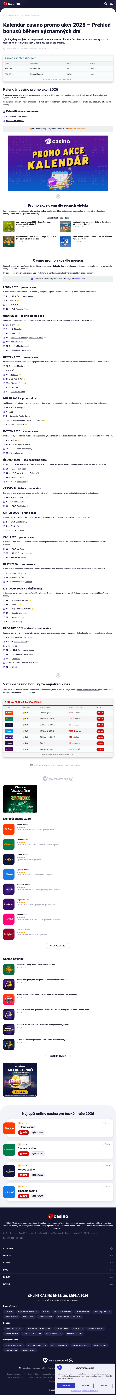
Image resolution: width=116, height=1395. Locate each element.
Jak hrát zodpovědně (31, 1374)
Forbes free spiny (100, 1345)
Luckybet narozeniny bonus (23, 654)
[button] (111, 1368)
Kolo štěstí (9, 1312)
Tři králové (14, 305)
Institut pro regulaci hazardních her (40, 1378)
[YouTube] (12, 1238)
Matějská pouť (23, 346)
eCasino (46, 1312)
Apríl (11, 412)
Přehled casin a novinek (62, 1312)
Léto (17, 526)
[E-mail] (21, 1238)
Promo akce (13, 15)
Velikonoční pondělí (17, 420)
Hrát (24, 1132)
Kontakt (13, 1233)
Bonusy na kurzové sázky (32, 1333)
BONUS (100, 713)
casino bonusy (87, 273)
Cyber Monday (16, 621)
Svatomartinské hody (20, 600)
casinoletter (79, 279)
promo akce (87, 266)
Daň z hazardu (28, 1317)
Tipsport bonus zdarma (80, 1345)
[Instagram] (8, 1238)
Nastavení (103, 1386)
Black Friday (16, 617)
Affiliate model (57, 1233)
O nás (5, 1233)
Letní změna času (18, 392)
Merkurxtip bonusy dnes (13, 1345)
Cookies (94, 1233)
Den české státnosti (18, 557)
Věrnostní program (45, 1317)
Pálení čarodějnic (17, 424)
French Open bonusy (24, 449)
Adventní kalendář (22, 637)
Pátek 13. (14, 333)
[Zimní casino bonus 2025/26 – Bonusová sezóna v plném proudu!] (65, 246)
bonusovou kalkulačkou (77, 129)
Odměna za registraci (95, 1328)
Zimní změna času (19, 573)
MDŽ (12, 370)
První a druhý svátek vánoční (27, 663)
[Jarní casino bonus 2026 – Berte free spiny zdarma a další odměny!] (8, 232)
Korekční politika (42, 1233)
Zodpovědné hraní (13, 1374)
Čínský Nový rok (17, 342)
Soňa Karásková (52, 49)
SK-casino (59, 1228)
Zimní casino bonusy (25, 296)
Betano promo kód (82, 1312)
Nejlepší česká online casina (28, 1312)
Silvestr (14, 667)
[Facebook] (4, 1238)
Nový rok (13, 300)
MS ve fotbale (22, 473)
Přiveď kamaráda (62, 1328)
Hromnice (13, 325)
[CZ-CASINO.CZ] (11, 3)
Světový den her (17, 453)
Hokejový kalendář (22, 444)
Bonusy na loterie (11, 1333)
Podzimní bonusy (25, 553)
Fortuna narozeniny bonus (21, 350)
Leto (54, 218)
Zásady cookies (76, 1391)
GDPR (86, 1233)
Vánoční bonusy (20, 642)
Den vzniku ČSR (18, 578)
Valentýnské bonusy (19, 338)
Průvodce (106, 1123)
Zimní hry (18, 329)
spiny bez (59, 95)
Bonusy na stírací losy (54, 1333)
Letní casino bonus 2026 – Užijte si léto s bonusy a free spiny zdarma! (92, 223)
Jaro (49, 218)
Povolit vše (66, 1386)
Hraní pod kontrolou (49, 1374)
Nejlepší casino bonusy (13, 1328)
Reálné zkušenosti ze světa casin (69, 1317)
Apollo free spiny (11, 1350)
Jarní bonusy (20, 383)
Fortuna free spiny (28, 1350)
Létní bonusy (19, 502)
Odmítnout (85, 1386)
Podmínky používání (73, 1233)
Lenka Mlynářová (35, 49)
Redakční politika (26, 1233)
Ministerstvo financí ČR (16, 1378)
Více (92, 68)
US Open (20, 530)
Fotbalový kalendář (37, 473)
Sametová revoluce (19, 613)
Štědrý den (16, 659)
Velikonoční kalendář (35, 420)
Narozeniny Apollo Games (20, 416)
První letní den (16, 477)
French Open (21, 469)
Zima (67, 218)
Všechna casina (58, 946)
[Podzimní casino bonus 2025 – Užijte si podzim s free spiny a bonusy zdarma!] (8, 246)
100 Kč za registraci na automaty (38, 1328)
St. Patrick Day (17, 379)
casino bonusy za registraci (88, 690)
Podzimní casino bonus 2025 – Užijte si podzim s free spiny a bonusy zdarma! (36, 238)
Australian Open (22, 309)
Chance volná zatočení (59, 1345)
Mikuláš (14, 646)
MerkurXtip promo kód (102, 1312)
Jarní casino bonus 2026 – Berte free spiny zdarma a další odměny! (33, 223)
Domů (5, 15)
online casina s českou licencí (73, 211)
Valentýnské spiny (36, 338)
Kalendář (28, 582)
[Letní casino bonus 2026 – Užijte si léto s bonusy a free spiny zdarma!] (65, 232)
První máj (13, 440)
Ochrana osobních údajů (90, 1391)
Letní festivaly (21, 522)
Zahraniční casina (11, 1317)
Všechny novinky (58, 1056)
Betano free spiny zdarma (37, 1345)
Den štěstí (15, 387)
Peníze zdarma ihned (74, 1333)
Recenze (39, 1132)
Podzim (60, 218)
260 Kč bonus (78, 1328)
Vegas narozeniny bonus (21, 609)
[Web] (17, 1238)
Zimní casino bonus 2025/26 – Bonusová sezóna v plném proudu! (92, 238)
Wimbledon (21, 482)
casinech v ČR (38, 102)
